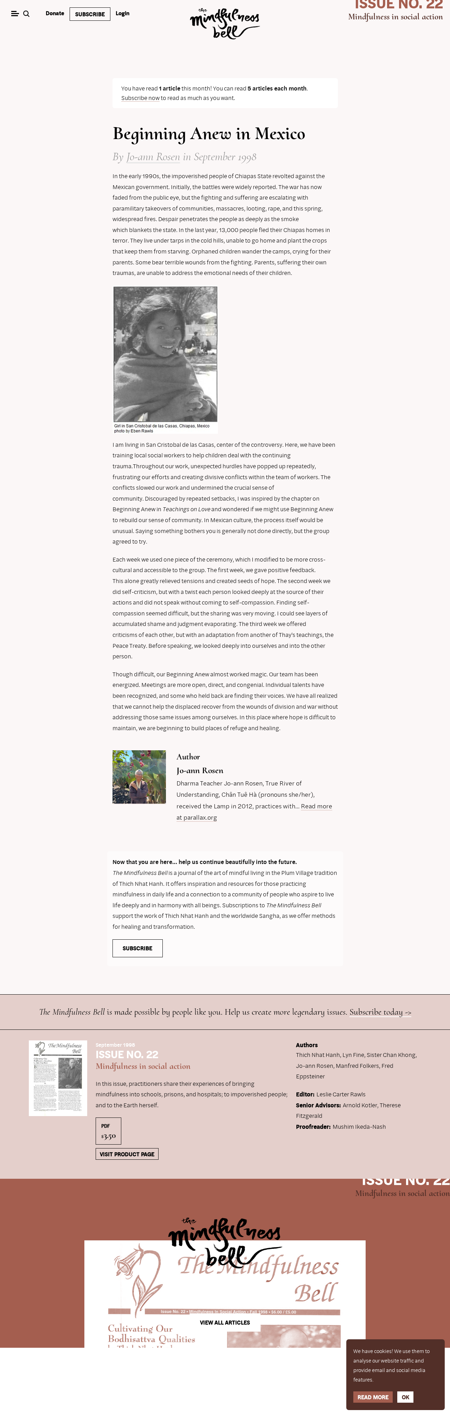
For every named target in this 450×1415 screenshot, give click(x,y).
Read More (373, 1397)
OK (405, 1397)
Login (122, 13)
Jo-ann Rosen (153, 156)
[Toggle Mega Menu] (14, 14)
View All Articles (225, 1322)
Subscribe (90, 14)
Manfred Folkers (357, 1066)
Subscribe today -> (380, 1012)
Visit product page (127, 1154)
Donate (55, 13)
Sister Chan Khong (391, 1055)
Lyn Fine (353, 1055)
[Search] (27, 14)
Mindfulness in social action (395, 16)
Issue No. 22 (406, 1179)
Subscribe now (140, 98)
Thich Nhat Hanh (318, 1055)
